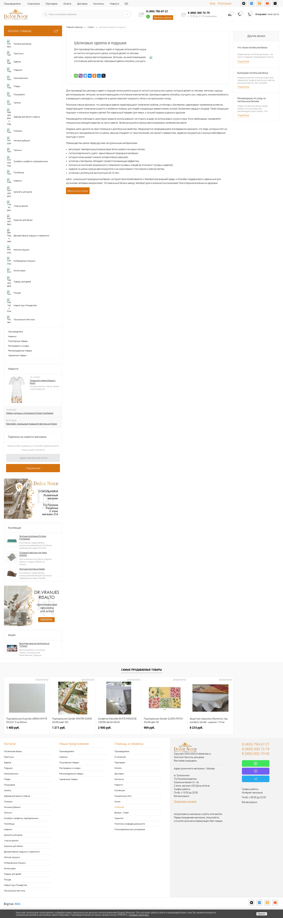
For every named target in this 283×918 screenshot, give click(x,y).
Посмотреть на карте (185, 801)
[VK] (251, 3)
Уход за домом (11, 840)
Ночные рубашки (12, 807)
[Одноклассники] (94, 76)
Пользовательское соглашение (129, 829)
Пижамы (8, 801)
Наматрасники (11, 773)
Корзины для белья (13, 846)
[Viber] (81, 76)
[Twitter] (275, 3)
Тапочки (8, 812)
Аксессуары (10, 868)
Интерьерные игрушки (15, 863)
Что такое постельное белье (252, 47)
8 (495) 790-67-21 (157, 11)
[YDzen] (243, 3)
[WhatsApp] (76, 76)
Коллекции (14, 527)
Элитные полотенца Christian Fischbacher (32, 537)
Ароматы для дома (13, 835)
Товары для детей (12, 874)
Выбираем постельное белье (252, 73)
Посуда (7, 879)
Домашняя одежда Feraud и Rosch (43, 381)
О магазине (34, 3)
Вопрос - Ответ (121, 812)
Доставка (82, 3)
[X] (103, 76)
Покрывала (9, 785)
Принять (262, 914)
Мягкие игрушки (12, 857)
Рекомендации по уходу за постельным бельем (251, 100)
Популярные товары (18, 341)
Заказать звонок (163, 17)
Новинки (12, 336)
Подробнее (243, 61)
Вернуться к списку (77, 191)
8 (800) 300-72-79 (199, 13)
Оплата (67, 3)
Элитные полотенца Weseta (32, 569)
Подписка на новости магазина (27, 436)
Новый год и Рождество (15, 885)
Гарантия (118, 818)
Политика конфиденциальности (129, 824)
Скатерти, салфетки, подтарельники (21, 818)
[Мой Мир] (99, 76)
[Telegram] (85, 76)
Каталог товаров (19, 31)
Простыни (9, 757)
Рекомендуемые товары (20, 350)
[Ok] (259, 3)
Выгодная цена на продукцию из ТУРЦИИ (34, 644)
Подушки (8, 768)
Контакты (98, 3)
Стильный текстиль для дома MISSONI (33, 554)
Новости (114, 3)
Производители (12, 3)
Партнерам (51, 3)
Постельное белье (13, 751)
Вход (212, 3)
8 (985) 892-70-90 (255, 754)
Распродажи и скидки (18, 346)
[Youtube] (267, 3)
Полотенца (9, 824)
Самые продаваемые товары (141, 669)
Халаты (7, 790)
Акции (11, 635)
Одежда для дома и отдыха (17, 796)
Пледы (7, 779)
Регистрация (224, 3)
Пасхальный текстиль (14, 890)
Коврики (8, 829)
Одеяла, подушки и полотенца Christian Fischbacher (29, 413)
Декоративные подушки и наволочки (22, 851)
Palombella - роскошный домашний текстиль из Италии (31, 424)
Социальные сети (123, 796)
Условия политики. (139, 915)
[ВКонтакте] (90, 76)
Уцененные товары (17, 355)
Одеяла (7, 762)
